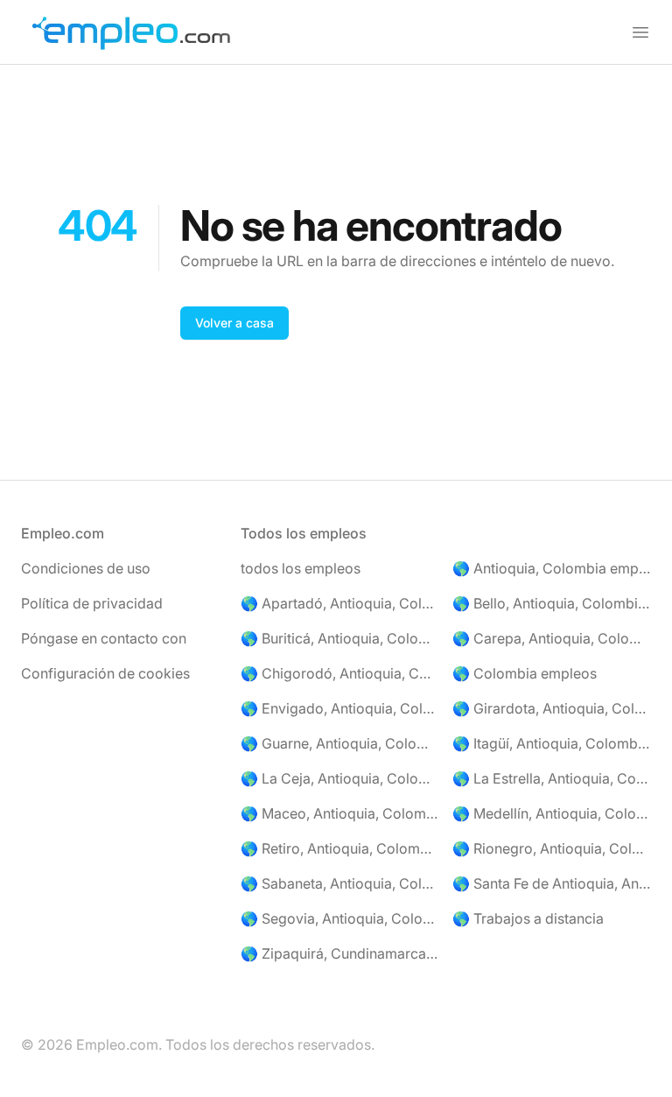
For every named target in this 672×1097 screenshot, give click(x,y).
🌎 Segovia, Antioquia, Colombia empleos (340, 918)
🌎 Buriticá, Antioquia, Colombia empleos (340, 638)
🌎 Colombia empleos (524, 673)
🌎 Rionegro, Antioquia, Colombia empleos (551, 848)
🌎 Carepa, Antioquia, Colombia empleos (551, 638)
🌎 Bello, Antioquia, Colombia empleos (551, 603)
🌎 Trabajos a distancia (528, 918)
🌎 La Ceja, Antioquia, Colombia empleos (340, 778)
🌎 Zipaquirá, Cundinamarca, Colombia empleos (340, 953)
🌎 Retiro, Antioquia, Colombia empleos (340, 848)
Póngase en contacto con (103, 638)
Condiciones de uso (85, 568)
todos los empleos (300, 568)
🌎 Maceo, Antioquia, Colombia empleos (340, 813)
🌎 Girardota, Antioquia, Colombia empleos (551, 708)
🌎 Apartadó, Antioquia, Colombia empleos (340, 603)
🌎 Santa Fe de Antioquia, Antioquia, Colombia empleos (551, 883)
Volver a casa (234, 322)
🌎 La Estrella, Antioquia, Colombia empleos (551, 778)
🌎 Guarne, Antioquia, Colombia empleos (340, 743)
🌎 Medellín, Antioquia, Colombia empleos (551, 813)
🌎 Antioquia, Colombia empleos (551, 568)
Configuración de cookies (105, 673)
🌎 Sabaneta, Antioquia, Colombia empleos (340, 883)
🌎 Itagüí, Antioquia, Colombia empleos (551, 743)
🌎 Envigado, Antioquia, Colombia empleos (340, 708)
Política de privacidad (92, 603)
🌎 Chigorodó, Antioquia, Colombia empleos (340, 673)
